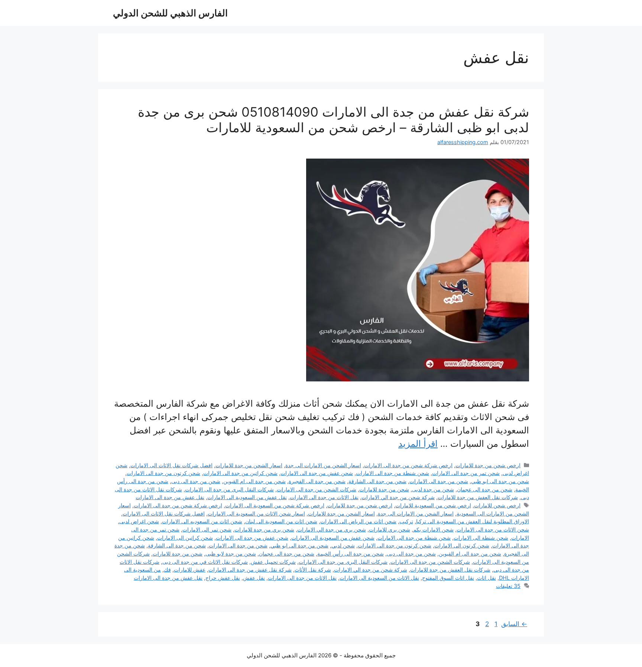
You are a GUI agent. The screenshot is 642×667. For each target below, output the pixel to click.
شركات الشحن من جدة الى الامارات (316, 489)
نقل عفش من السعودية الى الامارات (247, 497)
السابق (514, 624)
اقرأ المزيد (418, 443)
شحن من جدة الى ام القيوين (254, 481)
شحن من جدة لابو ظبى (230, 553)
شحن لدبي (343, 545)
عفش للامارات (189, 569)
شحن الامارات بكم (433, 529)
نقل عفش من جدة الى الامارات (170, 497)
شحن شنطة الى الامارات (481, 537)
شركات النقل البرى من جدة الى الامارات (229, 489)
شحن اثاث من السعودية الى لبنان (281, 521)
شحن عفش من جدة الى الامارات (317, 473)
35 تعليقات (508, 586)
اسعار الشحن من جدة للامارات (248, 465)
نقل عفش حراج (222, 578)
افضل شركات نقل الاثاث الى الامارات (171, 465)
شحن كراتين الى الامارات (185, 537)
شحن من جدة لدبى (433, 489)
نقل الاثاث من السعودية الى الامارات (379, 578)
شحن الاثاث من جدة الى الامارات (493, 529)
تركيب (406, 521)
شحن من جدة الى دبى (195, 481)
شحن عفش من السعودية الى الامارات (332, 537)
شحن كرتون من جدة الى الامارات (163, 473)
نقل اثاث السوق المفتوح (448, 578)
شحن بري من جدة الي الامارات (331, 529)
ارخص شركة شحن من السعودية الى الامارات (274, 505)
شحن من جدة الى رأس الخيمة (350, 553)
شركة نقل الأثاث (313, 569)
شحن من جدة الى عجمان (484, 489)
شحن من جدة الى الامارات (438, 481)
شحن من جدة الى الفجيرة (317, 481)
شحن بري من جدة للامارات (264, 529)
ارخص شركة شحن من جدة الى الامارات (408, 465)
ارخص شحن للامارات (497, 505)
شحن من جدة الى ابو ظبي (500, 481)
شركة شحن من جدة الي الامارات (398, 497)
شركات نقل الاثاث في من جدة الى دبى (205, 562)
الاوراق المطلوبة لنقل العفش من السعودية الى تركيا (472, 521)
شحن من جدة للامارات (384, 489)
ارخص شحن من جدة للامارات (488, 465)
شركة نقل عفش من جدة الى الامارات (250, 569)
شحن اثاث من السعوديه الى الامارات (202, 521)
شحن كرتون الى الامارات (461, 545)
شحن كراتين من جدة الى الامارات (240, 473)
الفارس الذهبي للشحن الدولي (170, 13)
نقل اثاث (486, 578)
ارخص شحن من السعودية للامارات (433, 505)
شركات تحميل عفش (273, 562)
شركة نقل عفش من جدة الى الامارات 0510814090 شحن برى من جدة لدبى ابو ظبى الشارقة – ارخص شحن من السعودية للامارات (333, 119)
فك (167, 569)
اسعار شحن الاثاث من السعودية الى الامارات (256, 513)
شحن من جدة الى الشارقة (377, 481)
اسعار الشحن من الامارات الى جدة (323, 465)
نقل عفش (254, 578)
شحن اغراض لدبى (139, 521)
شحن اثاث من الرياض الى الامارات (358, 521)
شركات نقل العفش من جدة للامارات (478, 497)
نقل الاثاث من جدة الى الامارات (324, 497)
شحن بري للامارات (389, 529)
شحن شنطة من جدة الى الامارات (392, 473)
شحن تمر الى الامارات (206, 529)
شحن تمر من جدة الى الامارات (466, 473)
